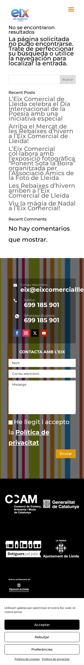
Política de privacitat (55, 659)
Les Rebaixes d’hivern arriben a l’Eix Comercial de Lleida (42, 190)
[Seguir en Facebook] (17, 333)
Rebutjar (42, 637)
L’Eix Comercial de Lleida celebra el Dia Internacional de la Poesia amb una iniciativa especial (39, 108)
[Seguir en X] (35, 333)
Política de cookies (27, 659)
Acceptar (42, 625)
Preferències (42, 649)
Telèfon (29, 300)
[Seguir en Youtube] (43, 333)
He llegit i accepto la (39, 432)
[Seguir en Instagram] (26, 333)
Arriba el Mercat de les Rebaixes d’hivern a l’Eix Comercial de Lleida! (41, 134)
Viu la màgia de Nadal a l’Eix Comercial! (42, 206)
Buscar (67, 79)
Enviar (66, 453)
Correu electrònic (34, 285)
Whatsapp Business (39, 316)
